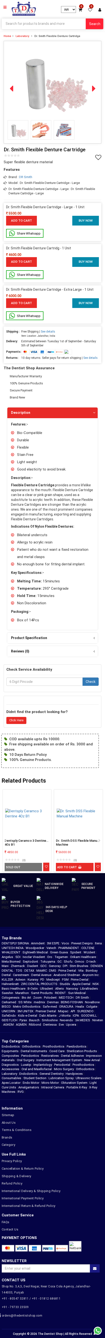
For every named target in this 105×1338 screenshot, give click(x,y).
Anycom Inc (90, 975)
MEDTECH (66, 997)
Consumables (11, 1078)
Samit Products (42, 993)
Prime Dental (80, 979)
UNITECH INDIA (13, 948)
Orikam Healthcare (83, 957)
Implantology (42, 1065)
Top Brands (12, 938)
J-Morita (65, 1015)
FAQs (6, 1222)
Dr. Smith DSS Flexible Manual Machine (78, 842)
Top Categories (15, 1041)
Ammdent (38, 943)
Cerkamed (9, 1002)
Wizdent (90, 952)
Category (8, 1145)
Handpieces (74, 1074)
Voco (66, 943)
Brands (7, 1137)
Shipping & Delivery (16, 1176)
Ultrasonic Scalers (89, 1078)
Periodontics (30, 1056)
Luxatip (26, 1065)
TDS (19, 970)
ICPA (76, 1015)
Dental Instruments (34, 1051)
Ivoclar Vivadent (34, 957)
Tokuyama (48, 961)
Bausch (34, 1020)
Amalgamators (28, 1087)
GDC (43, 966)
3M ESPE (53, 943)
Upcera (71, 1024)
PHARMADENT (69, 948)
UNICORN (9, 1011)
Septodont (31, 961)
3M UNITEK (25, 1011)
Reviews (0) (20, 651)
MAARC (42, 970)
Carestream (21, 975)
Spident (76, 952)
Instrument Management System (59, 1060)
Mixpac (63, 1011)
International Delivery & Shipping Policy (31, 1191)
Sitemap (8, 1115)
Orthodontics (31, 1046)
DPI (65, 966)
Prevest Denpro (82, 943)
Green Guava (59, 952)
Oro (50, 957)
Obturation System (74, 1083)
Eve (61, 1024)
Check (90, 682)
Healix (80, 1006)
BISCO (6, 1006)
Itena (99, 943)
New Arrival (92, 1060)
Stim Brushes (79, 966)
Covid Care (56, 1051)
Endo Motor (31, 1083)
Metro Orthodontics (27, 1006)
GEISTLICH (10, 1020)
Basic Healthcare (14, 988)
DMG (53, 970)
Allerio (60, 988)
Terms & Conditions (17, 1130)
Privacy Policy (12, 1161)
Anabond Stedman (67, 975)
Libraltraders (89, 988)
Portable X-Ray (76, 1087)
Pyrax (24, 1020)
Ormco (80, 961)
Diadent (33, 966)
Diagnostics (10, 1065)
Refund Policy (12, 1183)
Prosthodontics (53, 1046)
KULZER (8, 979)
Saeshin (8, 993)
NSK (96, 984)
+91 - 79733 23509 (15, 1307)
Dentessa (50, 1024)
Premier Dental (46, 1011)
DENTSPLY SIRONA (16, 943)
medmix (40, 1002)
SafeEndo (9, 1015)
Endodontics (11, 1046)
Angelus (8, 957)
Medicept (53, 979)
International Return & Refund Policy (28, 1206)
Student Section (34, 1078)
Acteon (20, 979)
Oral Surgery (25, 1060)
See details (48, 331)
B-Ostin (33, 988)
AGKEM (8, 1024)
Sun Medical (77, 993)
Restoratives (50, 1056)
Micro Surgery (64, 1069)
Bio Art (27, 997)
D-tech (91, 961)
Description (20, 413)
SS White (25, 1002)
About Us (9, 1122)
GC (59, 961)
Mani (5, 966)
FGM (65, 979)
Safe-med (50, 1006)
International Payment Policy (22, 1198)
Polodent (50, 997)
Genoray (55, 966)
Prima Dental (67, 970)
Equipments (10, 1051)
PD (42, 979)
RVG (21, 1092)
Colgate (92, 1006)
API (73, 1011)
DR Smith (25, 177)
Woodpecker (35, 948)
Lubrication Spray (61, 1078)
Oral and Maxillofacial (36, 1069)
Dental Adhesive (72, 1056)
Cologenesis (11, 997)
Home (7, 36)
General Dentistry (51, 1074)
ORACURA (66, 1006)
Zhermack (18, 966)
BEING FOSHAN (72, 1002)
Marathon (22, 993)
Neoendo (67, 1020)
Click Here (16, 720)
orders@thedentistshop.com (22, 1315)
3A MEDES (83, 1020)
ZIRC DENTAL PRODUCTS (39, 984)
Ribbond (35, 1024)
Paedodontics (76, 1046)
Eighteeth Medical (36, 952)
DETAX (29, 970)
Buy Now (86, 220)
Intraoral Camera (52, 1087)
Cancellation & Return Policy (22, 1168)
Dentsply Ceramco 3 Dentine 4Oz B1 (25, 842)
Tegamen (61, 957)
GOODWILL (89, 1015)
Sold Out (13, 867)
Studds (65, 984)
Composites (10, 1056)
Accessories (10, 1069)
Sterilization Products (82, 1051)
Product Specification (29, 638)
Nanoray (72, 988)
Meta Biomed (11, 961)
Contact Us (10, 1229)
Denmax (53, 1002)
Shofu (68, 961)
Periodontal (62, 1065)
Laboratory (22, 36)
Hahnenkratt (11, 984)
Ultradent (47, 988)
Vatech (51, 948)
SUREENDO (85, 1011)
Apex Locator (11, 1083)
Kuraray (33, 979)
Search (94, 24)
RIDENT (61, 993)
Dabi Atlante (48, 1015)
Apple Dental (81, 984)
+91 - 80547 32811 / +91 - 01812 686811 (31, 1298)
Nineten (97, 1020)
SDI (18, 957)
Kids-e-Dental (28, 1015)
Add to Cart (21, 220)
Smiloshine (50, 1020)
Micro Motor (50, 1083)
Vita (81, 970)
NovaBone (92, 1002)
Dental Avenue (41, 975)
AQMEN (21, 1024)
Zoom (37, 997)
